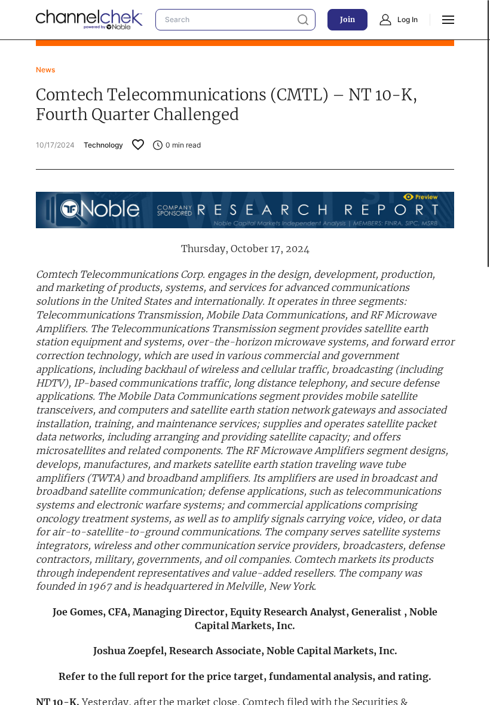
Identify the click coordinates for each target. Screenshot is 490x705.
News (45, 69)
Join (347, 19)
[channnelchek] (89, 19)
